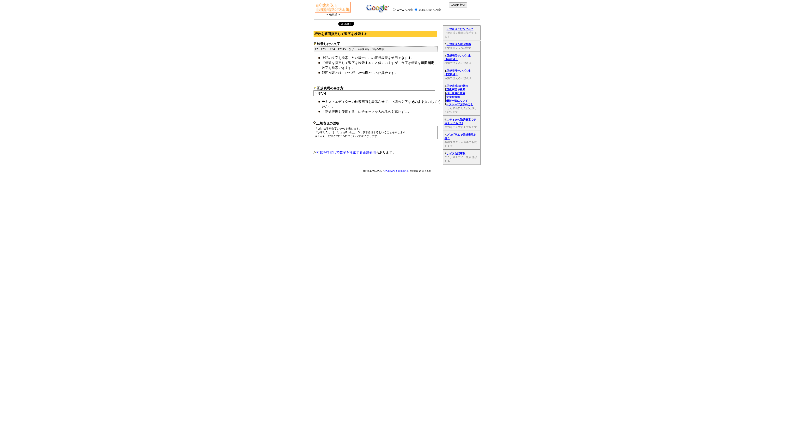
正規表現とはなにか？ (460, 29)
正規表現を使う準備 (459, 44)
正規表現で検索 (455, 89)
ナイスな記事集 (456, 153)
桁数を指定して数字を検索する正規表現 (346, 152)
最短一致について (457, 100)
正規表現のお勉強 (457, 85)
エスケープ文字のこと (459, 104)
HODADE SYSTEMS (396, 170)
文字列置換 (453, 97)
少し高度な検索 (455, 93)
